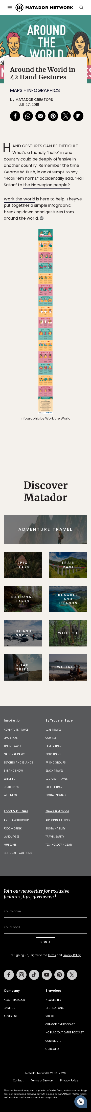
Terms (57, 588)
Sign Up (72, 575)
